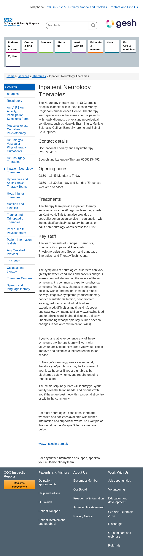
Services (23, 76)
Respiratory (14, 100)
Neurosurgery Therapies (16, 159)
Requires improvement (19, 484)
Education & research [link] (96, 46)
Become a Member (85, 480)
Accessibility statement (88, 507)
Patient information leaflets (19, 241)
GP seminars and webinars (119, 534)
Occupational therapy (15, 269)
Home (11, 76)
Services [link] (46, 42)
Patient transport (49, 511)
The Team (13, 260)
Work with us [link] (78, 44)
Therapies (39, 76)
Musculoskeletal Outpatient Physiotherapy (17, 129)
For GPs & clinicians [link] (129, 46)
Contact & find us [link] (29, 46)
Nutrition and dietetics (15, 206)
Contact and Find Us (123, 7)
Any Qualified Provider (16, 252)
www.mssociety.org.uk (53, 443)
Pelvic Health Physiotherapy (16, 230)
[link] (23, 22)
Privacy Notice (83, 516)
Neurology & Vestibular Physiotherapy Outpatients (16, 145)
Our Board (80, 489)
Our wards (45, 502)
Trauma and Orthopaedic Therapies (15, 218)
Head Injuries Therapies (16, 195)
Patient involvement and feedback (52, 521)
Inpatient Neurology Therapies (20, 170)
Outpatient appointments (47, 482)
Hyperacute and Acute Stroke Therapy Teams (17, 183)
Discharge (115, 523)
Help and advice (49, 493)
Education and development (117, 500)
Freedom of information (88, 498)
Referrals (114, 545)
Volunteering (116, 489)
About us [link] (61, 44)
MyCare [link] (13, 56)
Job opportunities (119, 480)
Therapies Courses (19, 278)
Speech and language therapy (18, 287)
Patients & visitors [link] (13, 46)
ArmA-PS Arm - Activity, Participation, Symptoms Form (17, 113)
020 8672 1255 (56, 7)
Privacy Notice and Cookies (87, 7)
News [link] (110, 42)
